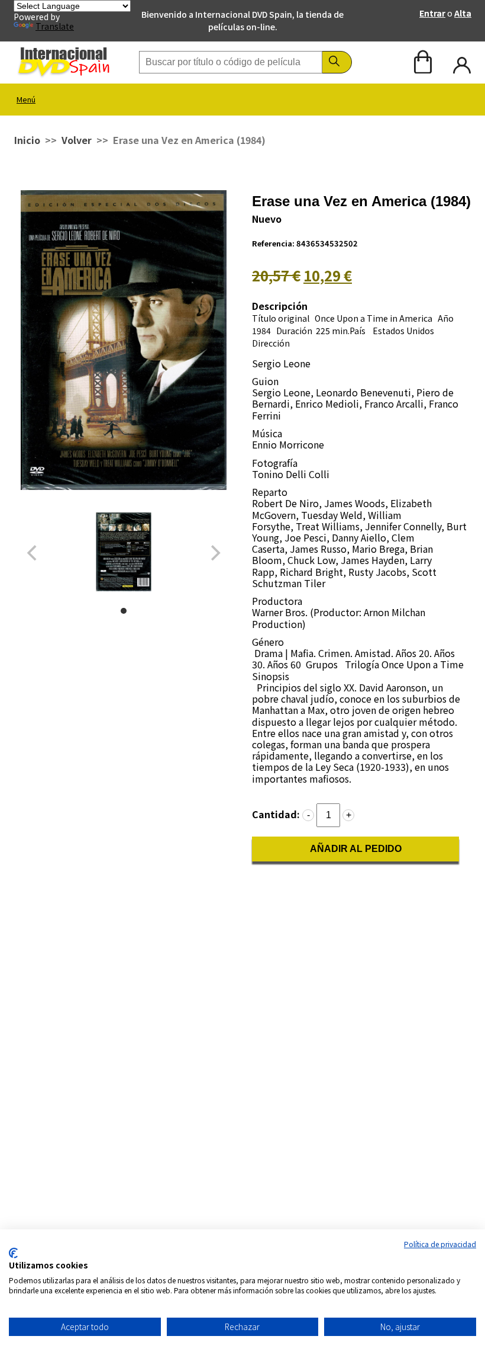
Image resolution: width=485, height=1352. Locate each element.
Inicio (27, 140)
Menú (26, 99)
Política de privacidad (440, 1244)
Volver (77, 140)
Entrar (432, 13)
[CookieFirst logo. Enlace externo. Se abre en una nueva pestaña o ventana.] (13, 1253)
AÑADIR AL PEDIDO (356, 849)
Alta (462, 13)
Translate (54, 26)
